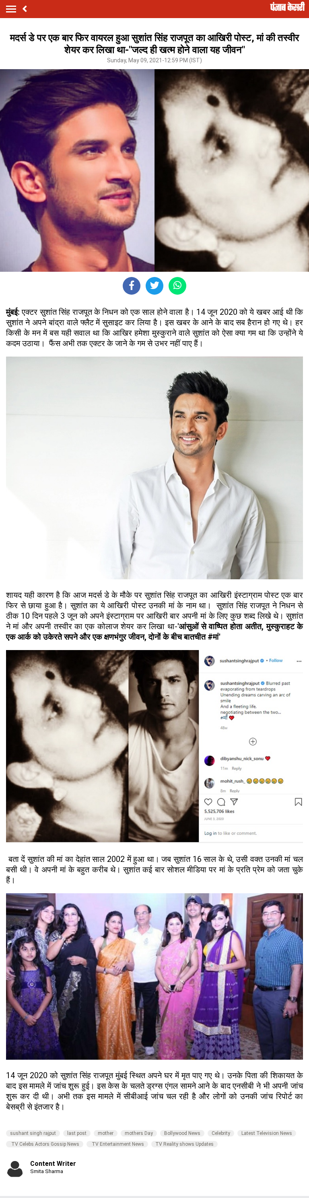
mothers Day (139, 1133)
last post (77, 1133)
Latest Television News (266, 1133)
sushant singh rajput (33, 1133)
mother (105, 1133)
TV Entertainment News (117, 1144)
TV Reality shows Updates (184, 1144)
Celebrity (221, 1133)
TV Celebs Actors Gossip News (44, 1144)
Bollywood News (182, 1133)
